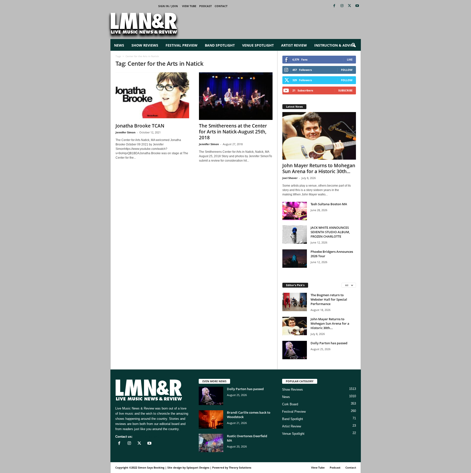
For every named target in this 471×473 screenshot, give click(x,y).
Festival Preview (181, 45)
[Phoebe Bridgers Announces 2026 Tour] (294, 258)
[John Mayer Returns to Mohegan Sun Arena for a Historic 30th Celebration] (319, 136)
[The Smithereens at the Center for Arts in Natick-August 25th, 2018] (236, 96)
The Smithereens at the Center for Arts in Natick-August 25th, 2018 (233, 132)
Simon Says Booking (151, 467)
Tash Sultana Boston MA (329, 204)
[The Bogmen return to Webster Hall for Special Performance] (294, 302)
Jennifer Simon (125, 132)
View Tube (189, 6)
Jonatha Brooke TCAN (140, 126)
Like (350, 59)
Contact (221, 6)
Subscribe (345, 90)
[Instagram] (342, 6)
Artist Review (294, 45)
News (119, 45)
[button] (353, 45)
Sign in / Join (168, 6)
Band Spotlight (220, 45)
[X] (350, 6)
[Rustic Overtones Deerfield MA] (211, 443)
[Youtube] (357, 6)
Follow (347, 70)
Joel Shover (290, 178)
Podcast (205, 6)
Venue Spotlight (258, 45)
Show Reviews (144, 45)
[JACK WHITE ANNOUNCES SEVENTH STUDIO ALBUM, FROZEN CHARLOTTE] (294, 234)
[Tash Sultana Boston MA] (294, 211)
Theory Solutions (240, 467)
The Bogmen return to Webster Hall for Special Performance (329, 299)
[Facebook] (334, 6)
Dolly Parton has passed (329, 343)
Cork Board (290, 404)
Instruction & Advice (334, 45)
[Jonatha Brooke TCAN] (152, 96)
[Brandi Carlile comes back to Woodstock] (211, 419)
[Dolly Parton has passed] (294, 350)
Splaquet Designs (197, 467)
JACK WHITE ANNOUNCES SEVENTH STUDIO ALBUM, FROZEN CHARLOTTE (330, 232)
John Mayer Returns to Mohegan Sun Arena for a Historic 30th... (318, 168)
